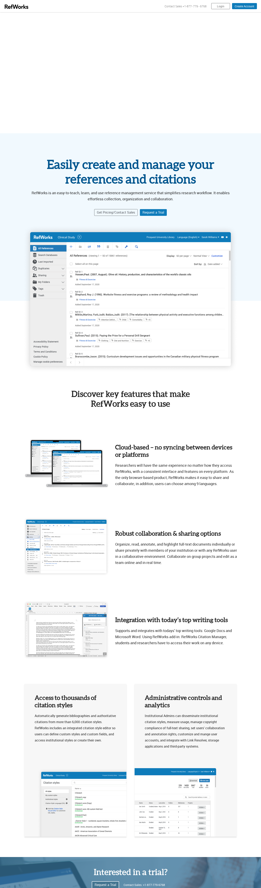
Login (220, 6)
